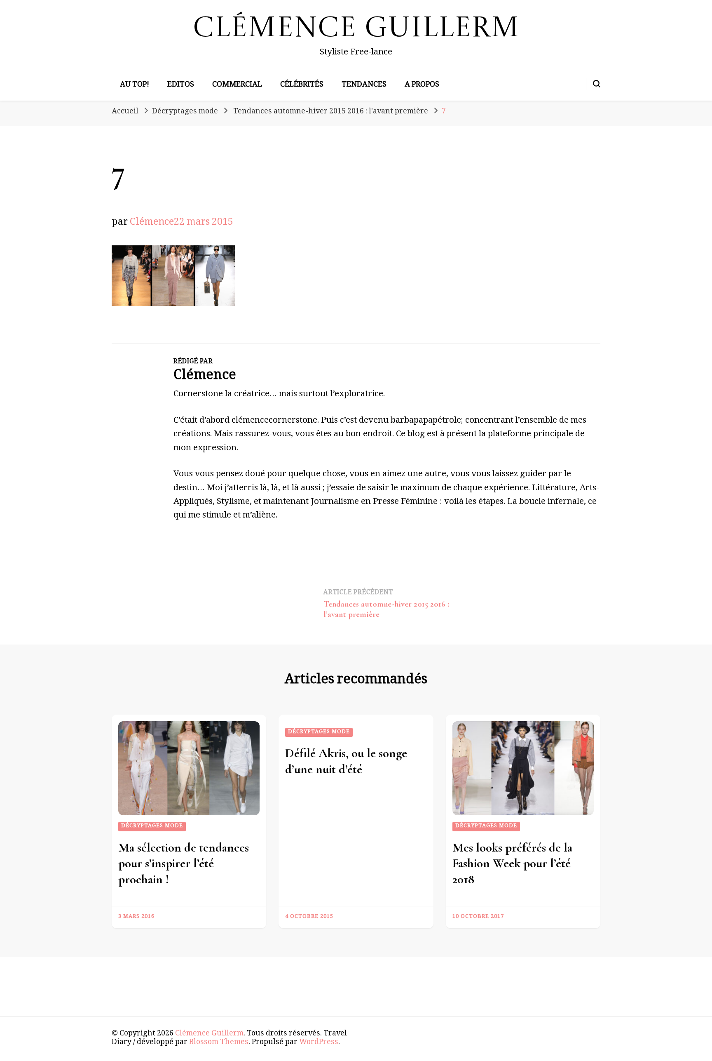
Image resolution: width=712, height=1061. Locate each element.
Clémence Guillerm (356, 29)
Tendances (364, 85)
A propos (422, 85)
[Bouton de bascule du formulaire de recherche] (596, 83)
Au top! (134, 85)
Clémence (152, 223)
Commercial (237, 85)
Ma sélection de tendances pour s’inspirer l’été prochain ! (183, 863)
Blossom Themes (218, 1043)
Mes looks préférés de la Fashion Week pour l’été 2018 (512, 863)
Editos (180, 85)
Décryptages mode (185, 112)
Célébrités (301, 85)
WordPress (318, 1043)
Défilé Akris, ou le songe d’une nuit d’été (346, 761)
